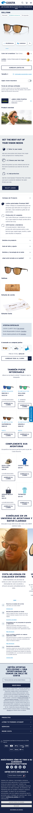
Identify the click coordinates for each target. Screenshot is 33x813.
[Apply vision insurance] (30, 81)
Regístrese (16, 685)
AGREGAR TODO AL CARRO (14, 358)
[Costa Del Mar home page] (8, 2)
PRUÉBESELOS (10, 43)
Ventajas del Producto (9, 198)
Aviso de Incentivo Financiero (12, 699)
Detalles (23, 331)
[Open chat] (31, 414)
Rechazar (16, 805)
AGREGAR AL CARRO (8, 404)
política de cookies (12, 797)
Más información (10, 631)
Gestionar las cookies (16, 809)
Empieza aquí (9, 608)
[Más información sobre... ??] (31, 101)
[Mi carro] (27, 3)
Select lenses (10, 188)
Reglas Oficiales (24, 696)
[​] (30, 358)
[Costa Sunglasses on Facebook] (7, 767)
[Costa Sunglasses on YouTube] (20, 767)
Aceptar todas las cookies (16, 802)
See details (20, 328)
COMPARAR (22, 43)
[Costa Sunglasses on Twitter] (11, 767)
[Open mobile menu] (31, 3)
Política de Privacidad (23, 697)
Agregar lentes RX (16, 67)
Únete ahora (14, 102)
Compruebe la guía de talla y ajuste (23, 74)
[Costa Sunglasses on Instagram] (15, 767)
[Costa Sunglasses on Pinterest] (24, 767)
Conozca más (9, 657)
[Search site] (22, 3)
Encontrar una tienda (11, 619)
